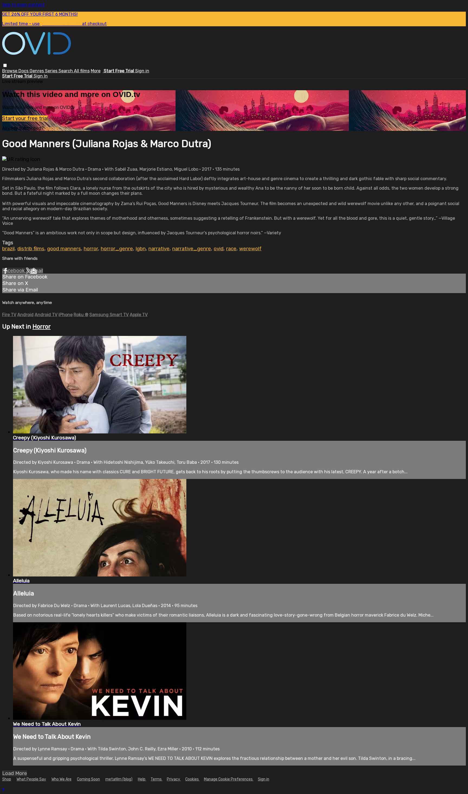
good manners (64, 249)
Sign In (41, 76)
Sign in (142, 70)
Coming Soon (88, 779)
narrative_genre (191, 249)
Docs (24, 70)
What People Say (31, 779)
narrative (159, 249)
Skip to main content (23, 4)
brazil (8, 249)
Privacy (174, 779)
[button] (5, 65)
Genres (37, 70)
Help (142, 779)
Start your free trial (25, 118)
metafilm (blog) (118, 779)
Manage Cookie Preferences (228, 779)
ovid (218, 249)
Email (37, 271)
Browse (10, 70)
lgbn (141, 249)
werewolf (250, 249)
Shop (6, 779)
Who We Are (61, 779)
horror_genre (117, 249)
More (95, 70)
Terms (156, 779)
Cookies (192, 779)
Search (66, 70)
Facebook (14, 271)
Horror (41, 326)
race (231, 249)
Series (51, 70)
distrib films (30, 249)
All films (82, 70)
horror (91, 249)
